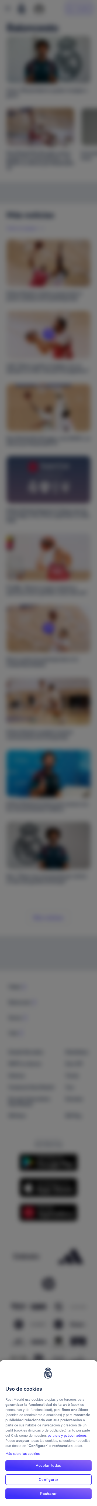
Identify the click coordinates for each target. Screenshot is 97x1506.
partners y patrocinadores (67, 1435)
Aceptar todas (48, 1465)
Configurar (48, 1479)
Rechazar (48, 1493)
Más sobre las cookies (22, 1454)
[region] (48, 1433)
